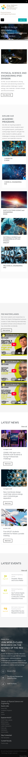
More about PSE (7, 95)
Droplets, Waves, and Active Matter (17, 579)
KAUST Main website (6, 720)
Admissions (4, 730)
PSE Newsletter (5, 737)
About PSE (4, 708)
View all (24, 426)
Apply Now (22, 20)
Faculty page (4, 743)
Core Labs (4, 728)
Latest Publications (6, 726)
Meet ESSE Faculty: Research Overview (17, 612)
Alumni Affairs (4, 732)
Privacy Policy (23, 756)
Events (3, 714)
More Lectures (6, 330)
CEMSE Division (5, 724)
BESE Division (4, 722)
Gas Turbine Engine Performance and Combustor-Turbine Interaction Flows (18, 595)
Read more (8, 463)
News (2, 712)
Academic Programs (6, 710)
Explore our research (14, 299)
